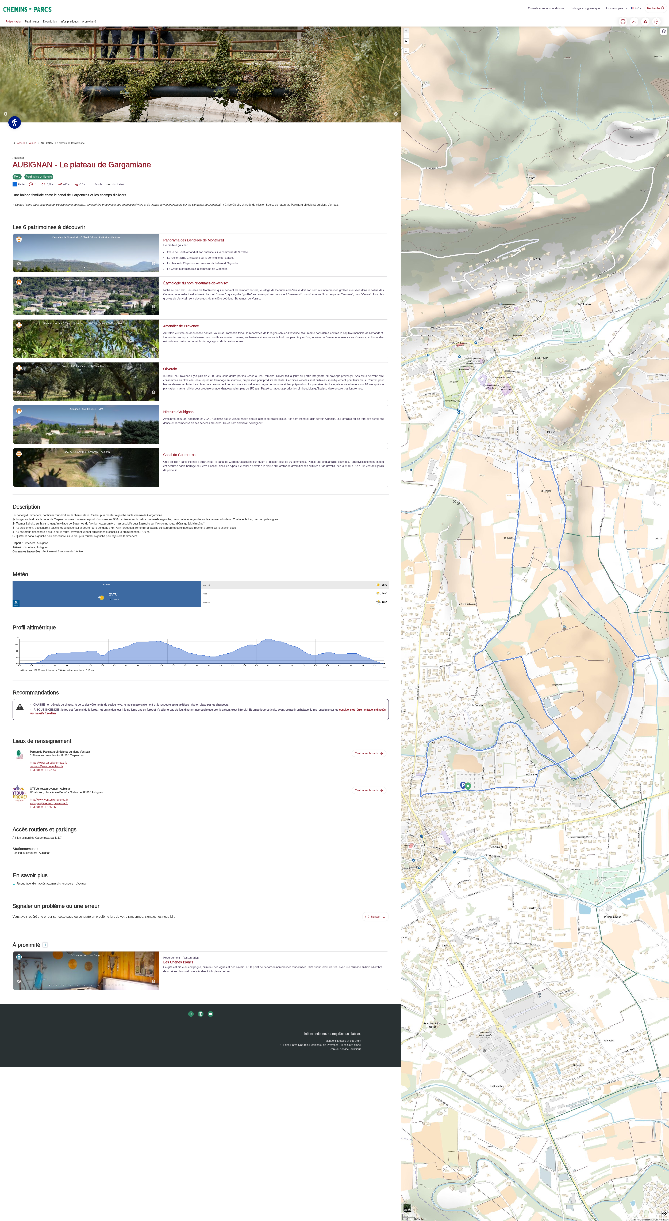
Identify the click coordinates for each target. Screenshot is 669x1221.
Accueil (21, 143)
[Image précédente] (5, 74)
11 (84, 985)
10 (81, 985)
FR (637, 8)
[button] (406, 41)
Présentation (13, 21)
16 (102, 985)
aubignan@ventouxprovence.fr (49, 803)
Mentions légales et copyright (343, 1040)
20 (116, 985)
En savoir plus (614, 8)
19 (112, 985)
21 (119, 985)
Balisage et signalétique (585, 8)
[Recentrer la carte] (406, 50)
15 (98, 985)
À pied (32, 143)
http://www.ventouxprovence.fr (49, 799)
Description (50, 21)
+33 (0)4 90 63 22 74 (43, 770)
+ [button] (406, 30)
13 (91, 985)
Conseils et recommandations (546, 8)
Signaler (375, 916)
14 (95, 985)
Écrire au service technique (345, 1049)
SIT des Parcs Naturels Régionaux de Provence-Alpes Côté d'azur (320, 1044)
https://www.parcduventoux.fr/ (48, 762)
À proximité (89, 21)
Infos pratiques (69, 21)
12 (88, 985)
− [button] (406, 36)
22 (123, 985)
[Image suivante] (395, 74)
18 (109, 985)
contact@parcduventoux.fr (46, 766)
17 (105, 985)
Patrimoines (32, 21)
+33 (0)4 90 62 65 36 (43, 807)
